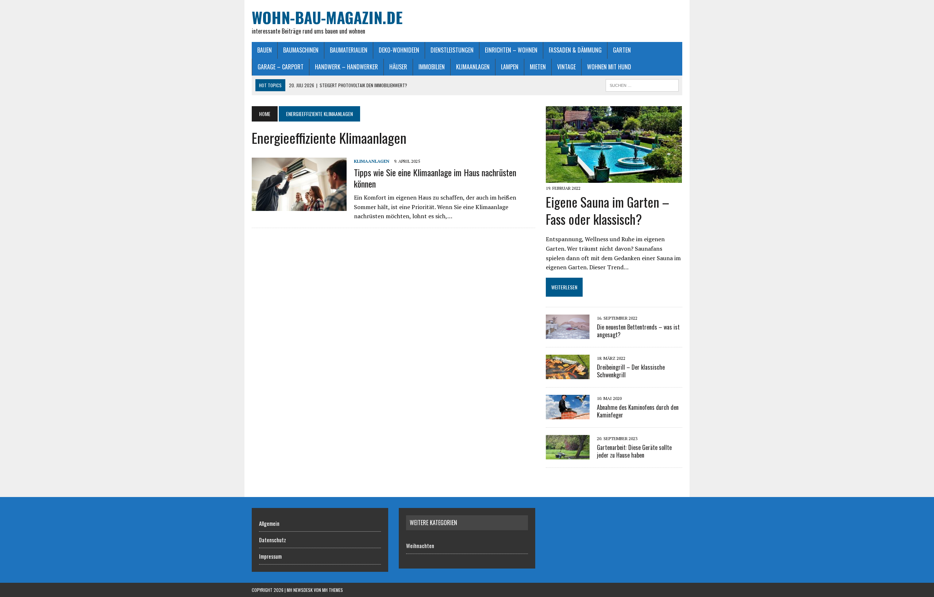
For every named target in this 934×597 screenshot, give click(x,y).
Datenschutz (272, 540)
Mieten (538, 66)
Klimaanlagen (473, 66)
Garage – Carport (281, 66)
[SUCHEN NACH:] (642, 84)
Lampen (509, 66)
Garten (622, 50)
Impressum (270, 556)
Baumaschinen (301, 50)
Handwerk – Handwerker (346, 66)
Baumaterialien (348, 50)
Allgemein (269, 523)
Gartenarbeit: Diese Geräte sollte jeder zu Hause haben (634, 451)
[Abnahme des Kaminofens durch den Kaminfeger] (568, 415)
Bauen (264, 50)
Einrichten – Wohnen (511, 50)
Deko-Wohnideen (399, 50)
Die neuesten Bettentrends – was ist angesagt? (638, 331)
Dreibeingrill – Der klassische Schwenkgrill (631, 371)
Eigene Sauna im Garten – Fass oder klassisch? (607, 210)
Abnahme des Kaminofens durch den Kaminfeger (638, 411)
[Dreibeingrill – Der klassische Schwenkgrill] (568, 374)
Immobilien (431, 66)
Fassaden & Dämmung (575, 50)
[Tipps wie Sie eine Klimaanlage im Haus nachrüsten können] (299, 206)
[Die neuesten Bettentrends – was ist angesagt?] (568, 334)
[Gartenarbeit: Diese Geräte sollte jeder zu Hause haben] (568, 455)
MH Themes (332, 590)
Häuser (398, 66)
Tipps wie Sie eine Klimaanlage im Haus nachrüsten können (435, 178)
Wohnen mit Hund (609, 66)
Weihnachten (420, 546)
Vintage (566, 66)
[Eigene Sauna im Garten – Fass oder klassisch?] (614, 178)
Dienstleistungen (452, 50)
